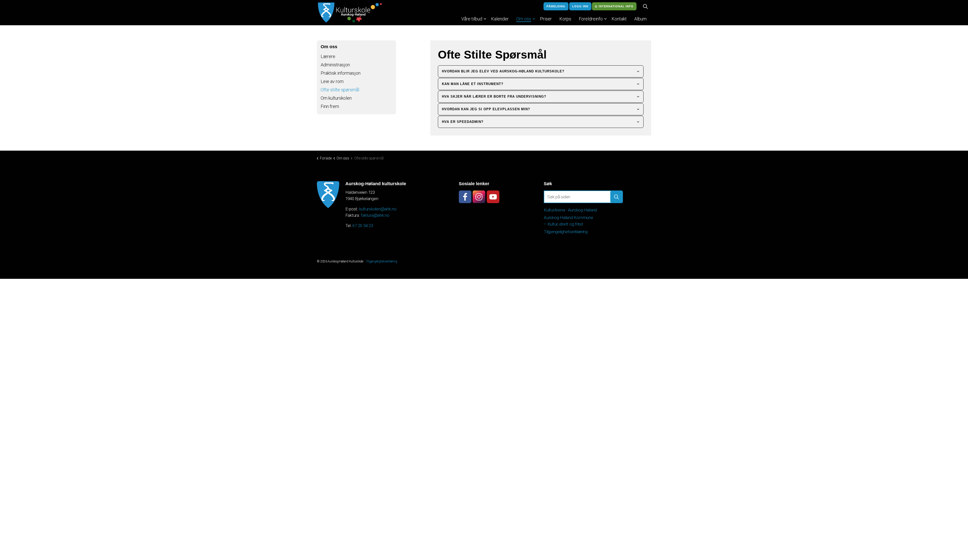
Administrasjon (335, 64)
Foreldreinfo (591, 18)
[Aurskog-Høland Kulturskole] (350, 13)
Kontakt (619, 18)
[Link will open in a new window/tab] (465, 196)
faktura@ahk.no (375, 215)
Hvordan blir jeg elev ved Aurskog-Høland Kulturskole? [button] (503, 71)
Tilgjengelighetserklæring (566, 231)
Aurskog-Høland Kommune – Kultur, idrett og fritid (568, 221)
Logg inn (580, 6)
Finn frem (330, 106)
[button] (616, 196)
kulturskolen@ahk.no (378, 208)
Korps (565, 18)
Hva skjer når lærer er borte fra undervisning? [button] (494, 96)
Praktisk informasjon (340, 73)
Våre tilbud (471, 18)
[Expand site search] (645, 6)
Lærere (328, 56)
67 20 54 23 (362, 225)
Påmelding (556, 6)
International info (616, 6)
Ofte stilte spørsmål (340, 89)
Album (640, 18)
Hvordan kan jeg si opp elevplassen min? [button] (486, 109)
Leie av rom (332, 81)
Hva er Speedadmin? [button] (462, 122)
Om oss (523, 18)
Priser (546, 18)
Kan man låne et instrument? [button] (472, 84)
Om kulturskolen (336, 98)
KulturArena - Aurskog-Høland (570, 209)
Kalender (500, 18)
